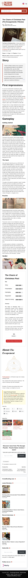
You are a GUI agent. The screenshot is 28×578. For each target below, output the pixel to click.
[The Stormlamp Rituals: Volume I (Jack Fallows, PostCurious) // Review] (6, 504)
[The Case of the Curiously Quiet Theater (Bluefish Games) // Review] (6, 489)
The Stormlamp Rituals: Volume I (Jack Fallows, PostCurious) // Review (13, 510)
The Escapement (5, 376)
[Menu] (26, 3)
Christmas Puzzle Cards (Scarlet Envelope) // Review (17, 427)
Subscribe (21, 455)
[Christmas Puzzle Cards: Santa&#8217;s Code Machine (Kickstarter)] (7, 433)
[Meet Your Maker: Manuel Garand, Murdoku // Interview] (6, 521)
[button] (14, 341)
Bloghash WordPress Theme (14, 575)
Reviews (14, 25)
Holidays (6, 25)
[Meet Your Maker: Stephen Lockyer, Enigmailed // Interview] (6, 536)
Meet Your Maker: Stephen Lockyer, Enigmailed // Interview (13, 542)
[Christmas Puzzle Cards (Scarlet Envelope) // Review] (18, 422)
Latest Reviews (7, 483)
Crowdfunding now (8, 479)
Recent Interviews (7, 515)
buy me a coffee (14, 395)
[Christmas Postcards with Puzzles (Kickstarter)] (7, 422)
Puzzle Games (10, 25)
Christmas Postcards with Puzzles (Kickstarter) (6, 427)
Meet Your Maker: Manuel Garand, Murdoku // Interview (12, 527)
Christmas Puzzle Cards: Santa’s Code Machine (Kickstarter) (7, 438)
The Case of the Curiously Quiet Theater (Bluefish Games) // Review (13, 495)
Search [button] (24, 10)
